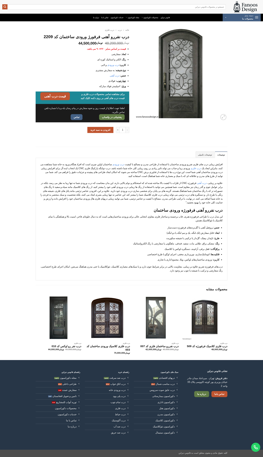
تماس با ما (104, 17)
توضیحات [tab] (221, 155)
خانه (127, 30)
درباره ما (96, 17)
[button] (242, 17)
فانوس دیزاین (165, 17)
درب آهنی (114, 75)
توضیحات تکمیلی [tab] (205, 155)
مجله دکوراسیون (133, 17)
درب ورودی (113, 65)
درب (120, 30)
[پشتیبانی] (255, 447)
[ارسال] (4, 6)
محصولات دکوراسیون (150, 17)
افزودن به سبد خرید (100, 130)
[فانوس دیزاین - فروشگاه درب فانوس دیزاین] (245, 7)
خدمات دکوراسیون (116, 17)
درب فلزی (109, 30)
